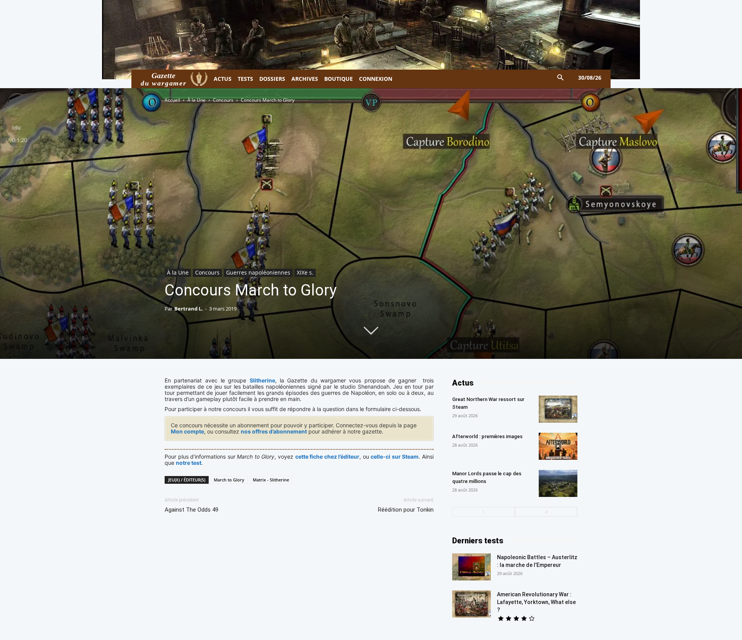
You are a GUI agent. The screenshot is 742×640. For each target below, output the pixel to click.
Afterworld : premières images (487, 436)
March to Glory (229, 480)
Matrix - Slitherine (271, 480)
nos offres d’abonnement (274, 431)
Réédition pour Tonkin (406, 509)
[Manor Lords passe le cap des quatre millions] (558, 483)
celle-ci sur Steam (395, 456)
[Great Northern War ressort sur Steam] (558, 409)
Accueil (172, 100)
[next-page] (546, 512)
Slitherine (262, 380)
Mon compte (187, 431)
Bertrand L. (188, 308)
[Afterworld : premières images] (558, 446)
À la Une (196, 100)
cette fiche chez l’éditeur (327, 456)
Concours (223, 100)
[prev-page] (483, 512)
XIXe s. (305, 272)
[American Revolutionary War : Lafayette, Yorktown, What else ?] (471, 604)
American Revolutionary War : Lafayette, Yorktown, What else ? (536, 602)
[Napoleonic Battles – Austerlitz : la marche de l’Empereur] (471, 566)
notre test (188, 462)
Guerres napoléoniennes (258, 272)
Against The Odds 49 (191, 509)
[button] (560, 78)
